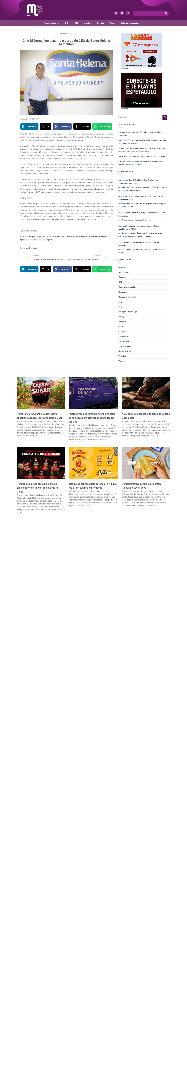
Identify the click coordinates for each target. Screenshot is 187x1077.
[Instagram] (128, 13)
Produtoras (123, 336)
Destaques (122, 292)
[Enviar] (164, 117)
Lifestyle (88, 23)
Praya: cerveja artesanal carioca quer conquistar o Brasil (141, 251)
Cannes (121, 277)
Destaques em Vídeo (127, 297)
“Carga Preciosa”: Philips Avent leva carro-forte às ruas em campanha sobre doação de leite (141, 150)
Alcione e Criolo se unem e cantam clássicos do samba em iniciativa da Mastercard (142, 188)
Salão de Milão (124, 346)
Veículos (122, 356)
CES (120, 282)
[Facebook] (116, 13)
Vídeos (112, 23)
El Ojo (121, 302)
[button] (29, 126)
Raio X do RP (124, 341)
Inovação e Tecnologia (127, 312)
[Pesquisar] (166, 13)
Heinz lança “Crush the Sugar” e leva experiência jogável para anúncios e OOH (142, 142)
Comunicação (50, 23)
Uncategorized (124, 351)
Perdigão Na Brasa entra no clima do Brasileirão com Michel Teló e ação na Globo (140, 163)
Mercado (122, 321)
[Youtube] (122, 13)
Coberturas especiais (130, 23)
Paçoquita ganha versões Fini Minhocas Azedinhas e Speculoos (140, 133)
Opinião (100, 23)
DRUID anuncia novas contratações (136, 220)
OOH (67, 23)
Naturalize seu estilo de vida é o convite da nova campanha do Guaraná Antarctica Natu (140, 234)
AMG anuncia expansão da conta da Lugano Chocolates (141, 156)
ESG (76, 23)
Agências (122, 267)
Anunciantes (66, 33)
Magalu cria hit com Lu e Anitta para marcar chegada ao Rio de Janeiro (142, 205)
